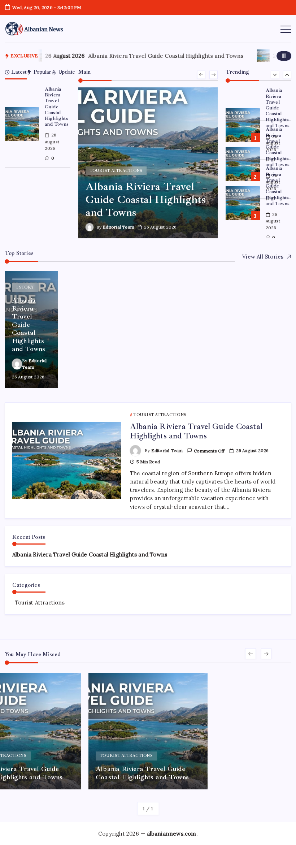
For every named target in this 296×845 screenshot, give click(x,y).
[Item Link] (22, 124)
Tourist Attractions (40, 602)
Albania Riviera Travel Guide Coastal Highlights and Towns (164, 55)
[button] (284, 55)
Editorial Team (118, 227)
